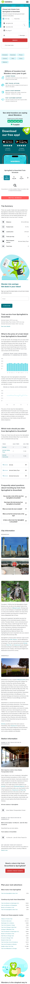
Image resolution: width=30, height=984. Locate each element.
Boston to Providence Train (7, 907)
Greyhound (17, 645)
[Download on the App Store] (7, 141)
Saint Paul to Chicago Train (7, 935)
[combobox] (15, 23)
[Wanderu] (7, 2)
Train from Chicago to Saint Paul (8, 927)
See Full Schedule (15, 197)
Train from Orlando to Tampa (8, 925)
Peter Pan (9, 645)
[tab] (7, 19)
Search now (4, 850)
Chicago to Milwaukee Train (7, 929)
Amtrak (4, 447)
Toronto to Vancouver (6, 921)
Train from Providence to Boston (9, 944)
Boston (15, 639)
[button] (27, 2)
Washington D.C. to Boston (7, 923)
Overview (12, 55)
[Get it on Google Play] (21, 141)
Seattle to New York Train (7, 946)
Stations (5, 62)
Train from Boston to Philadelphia (9, 905)
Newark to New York (6, 940)
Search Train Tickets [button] (15, 870)
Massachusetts (16, 608)
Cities (20, 58)
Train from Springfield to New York (9, 893)
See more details (5, 326)
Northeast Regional (19, 786)
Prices (20, 55)
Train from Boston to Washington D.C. (10, 903)
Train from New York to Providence (9, 942)
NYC (11, 639)
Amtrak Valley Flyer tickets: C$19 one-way (12, 322)
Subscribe (6, 305)
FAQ (13, 58)
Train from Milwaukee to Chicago (9, 948)
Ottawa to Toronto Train (6, 918)
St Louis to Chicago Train (7, 937)
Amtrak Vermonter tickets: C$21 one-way (12, 323)
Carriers (5, 58)
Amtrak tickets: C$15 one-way (9, 320)
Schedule (4, 55)
